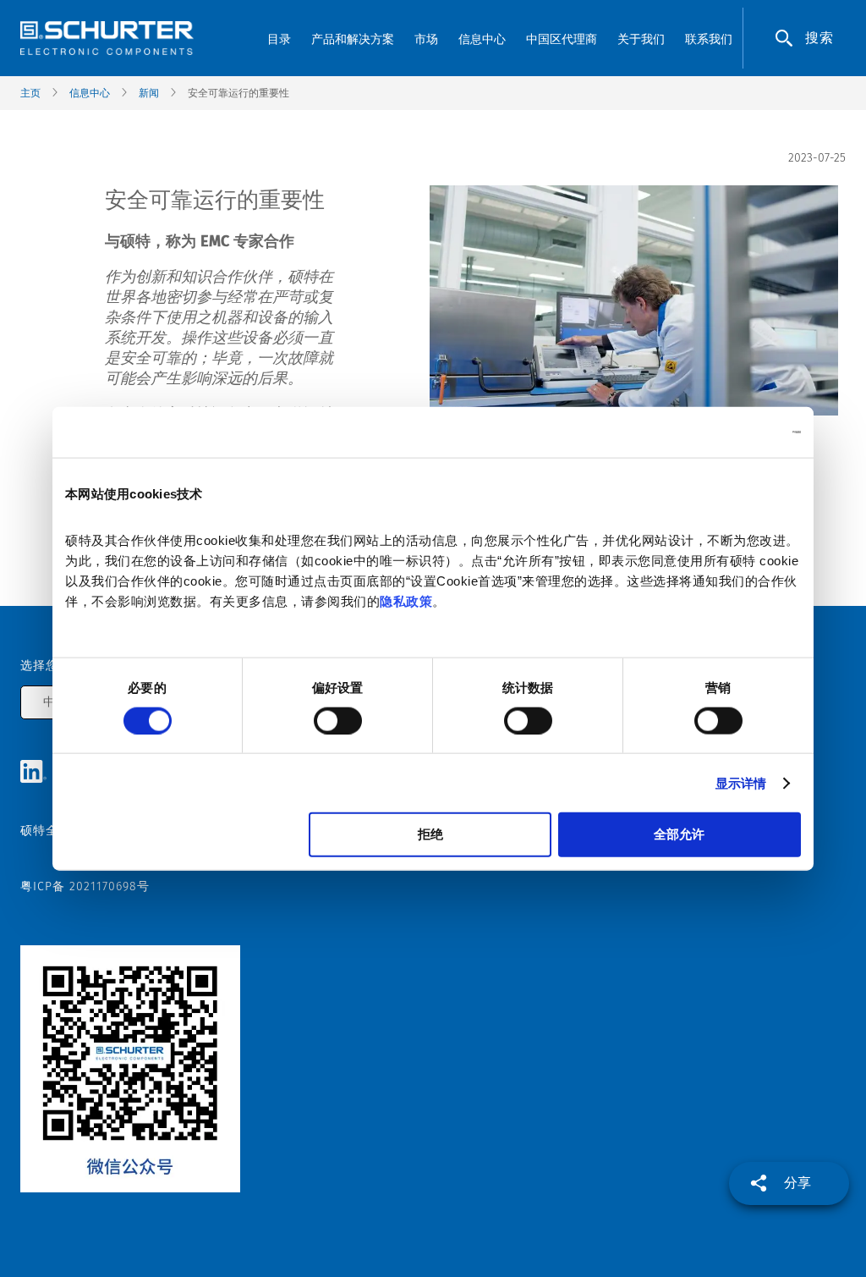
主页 (30, 93)
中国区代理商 (561, 39)
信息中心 (89, 93)
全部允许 (679, 834)
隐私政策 (406, 601)
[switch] (338, 720)
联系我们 (708, 39)
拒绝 (430, 834)
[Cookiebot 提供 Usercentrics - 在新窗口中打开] (727, 431)
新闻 (149, 93)
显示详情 (740, 782)
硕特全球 (45, 830)
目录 (279, 39)
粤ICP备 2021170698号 (85, 886)
